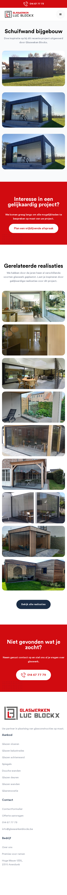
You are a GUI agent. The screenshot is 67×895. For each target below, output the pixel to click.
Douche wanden (11, 771)
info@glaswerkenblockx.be (17, 829)
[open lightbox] (33, 71)
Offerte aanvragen (13, 815)
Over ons (7, 847)
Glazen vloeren (10, 744)
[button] (60, 14)
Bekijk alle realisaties (33, 604)
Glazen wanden (11, 784)
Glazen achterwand (13, 757)
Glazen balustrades (13, 751)
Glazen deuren (10, 777)
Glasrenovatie (10, 791)
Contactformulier (12, 809)
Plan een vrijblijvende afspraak (33, 228)
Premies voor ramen (13, 854)
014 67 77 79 (9, 822)
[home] (18, 14)
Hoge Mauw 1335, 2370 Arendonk (12, 862)
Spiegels (7, 764)
